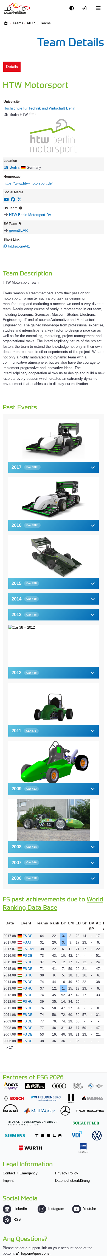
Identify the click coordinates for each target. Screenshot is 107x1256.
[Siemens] (15, 1135)
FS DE (27, 936)
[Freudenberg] (46, 1098)
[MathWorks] (39, 1111)
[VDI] (77, 1134)
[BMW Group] (88, 1086)
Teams (18, 23)
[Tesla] (48, 1135)
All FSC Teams (39, 23)
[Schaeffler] (86, 1123)
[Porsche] (90, 1111)
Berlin (14, 167)
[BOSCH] (14, 1098)
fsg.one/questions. (35, 1253)
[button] (53, 467)
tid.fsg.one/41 (19, 246)
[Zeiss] (83, 1148)
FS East (28, 949)
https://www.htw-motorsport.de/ (28, 183)
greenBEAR (18, 230)
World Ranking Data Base (53, 903)
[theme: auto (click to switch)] (73, 8)
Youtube (89, 1209)
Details (12, 66)
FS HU (28, 962)
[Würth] (30, 1148)
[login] (85, 8)
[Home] (17, 8)
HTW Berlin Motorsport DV (30, 215)
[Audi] (59, 1086)
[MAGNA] (92, 1098)
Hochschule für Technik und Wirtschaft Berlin (39, 108)
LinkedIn (20, 1209)
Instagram (56, 1209)
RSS (17, 1219)
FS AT (27, 942)
